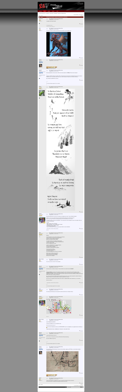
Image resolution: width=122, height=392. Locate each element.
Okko (40, 28)
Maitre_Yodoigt (41, 319)
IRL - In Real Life (46, 13)
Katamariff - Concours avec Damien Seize (60, 13)
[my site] (39, 78)
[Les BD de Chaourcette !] (39, 23)
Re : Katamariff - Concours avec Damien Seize (56, 18)
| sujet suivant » (81, 14)
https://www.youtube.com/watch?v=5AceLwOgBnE (53, 261)
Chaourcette (41, 18)
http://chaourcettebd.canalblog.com (51, 26)
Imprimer (81, 384)
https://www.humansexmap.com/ (50, 325)
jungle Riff (53, 338)
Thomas (40, 59)
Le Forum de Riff (41, 13)
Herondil (40, 266)
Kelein (40, 232)
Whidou (40, 86)
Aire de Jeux (51, 13)
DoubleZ (40, 213)
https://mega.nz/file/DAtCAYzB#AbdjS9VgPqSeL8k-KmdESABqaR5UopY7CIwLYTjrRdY (60, 218)
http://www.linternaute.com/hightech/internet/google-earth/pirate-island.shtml (56, 381)
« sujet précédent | (75, 14)
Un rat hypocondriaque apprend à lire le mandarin (53, 83)
